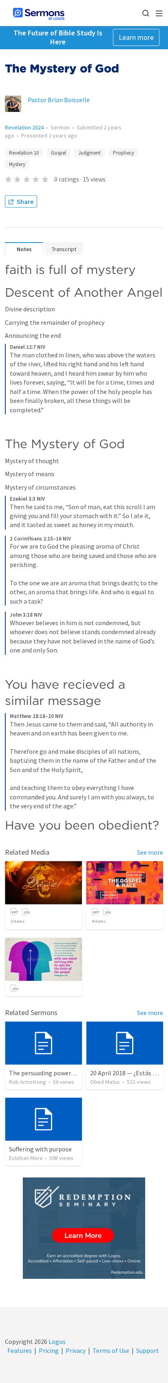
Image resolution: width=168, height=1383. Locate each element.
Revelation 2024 (24, 127)
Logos (56, 1341)
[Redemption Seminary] (84, 1228)
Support (147, 1350)
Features (19, 1350)
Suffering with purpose (40, 1149)
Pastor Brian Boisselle (59, 100)
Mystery (17, 164)
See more (150, 852)
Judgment (89, 152)
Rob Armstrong (27, 1081)
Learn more (136, 37)
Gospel (58, 152)
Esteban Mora (25, 1158)
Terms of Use (111, 1350)
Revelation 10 (24, 152)
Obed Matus (105, 1081)
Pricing (49, 1350)
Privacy (76, 1350)
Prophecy (123, 152)
